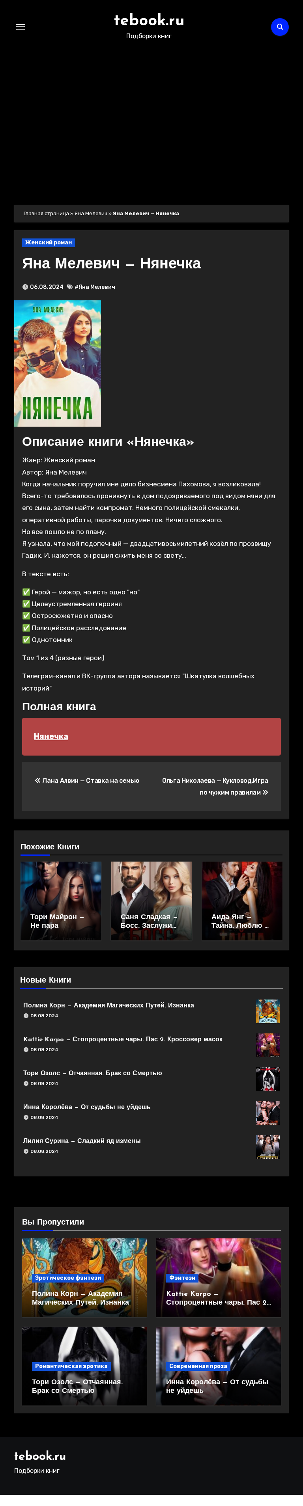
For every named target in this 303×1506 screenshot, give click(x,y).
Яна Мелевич (91, 213)
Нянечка (51, 736)
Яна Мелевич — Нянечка (111, 264)
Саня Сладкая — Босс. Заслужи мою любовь (149, 926)
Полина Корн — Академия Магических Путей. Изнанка (108, 1006)
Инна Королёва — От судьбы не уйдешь (87, 1107)
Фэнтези (182, 1278)
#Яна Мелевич (95, 287)
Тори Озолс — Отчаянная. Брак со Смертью (92, 1073)
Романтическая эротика (71, 1366)
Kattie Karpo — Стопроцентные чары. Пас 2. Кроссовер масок (123, 1040)
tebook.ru (149, 21)
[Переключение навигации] (20, 27)
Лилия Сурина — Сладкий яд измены (82, 1141)
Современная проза (198, 1366)
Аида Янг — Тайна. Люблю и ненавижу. (240, 926)
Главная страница (46, 213)
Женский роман (48, 242)
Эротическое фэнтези (68, 1278)
